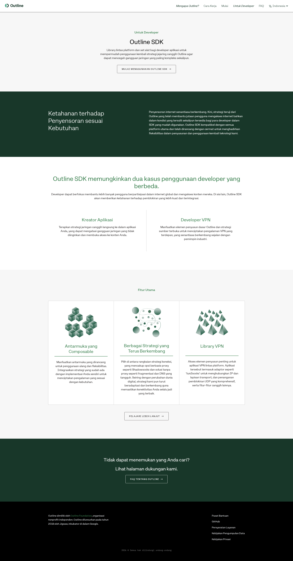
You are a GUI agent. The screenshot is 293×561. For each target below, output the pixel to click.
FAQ (261, 6)
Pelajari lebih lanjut (144, 416)
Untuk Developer (243, 6)
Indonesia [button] (279, 6)
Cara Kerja (210, 6)
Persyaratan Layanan (223, 527)
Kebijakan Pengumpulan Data (228, 533)
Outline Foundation (81, 515)
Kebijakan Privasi (221, 539)
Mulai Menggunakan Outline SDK (144, 69)
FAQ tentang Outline (144, 479)
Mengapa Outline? (187, 6)
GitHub (216, 521)
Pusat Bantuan (220, 515)
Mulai (224, 6)
